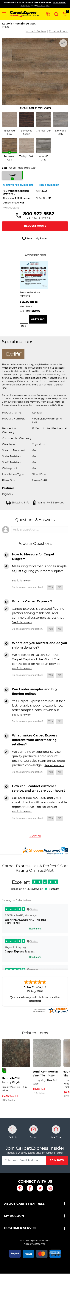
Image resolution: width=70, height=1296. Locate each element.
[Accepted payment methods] (35, 1253)
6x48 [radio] (12, 175)
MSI (7, 27)
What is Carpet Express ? (32, 601)
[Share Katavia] (63, 43)
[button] (4, 14)
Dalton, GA (43, 5)
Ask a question (49, 185)
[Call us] (48, 14)
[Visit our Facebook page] (30, 1188)
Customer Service (20, 1228)
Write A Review (36, 31)
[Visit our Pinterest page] (20, 1188)
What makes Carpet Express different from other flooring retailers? (34, 740)
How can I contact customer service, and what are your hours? (38, 788)
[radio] (9, 124)
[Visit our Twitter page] (40, 1188)
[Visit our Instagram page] (50, 1188)
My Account (15, 1215)
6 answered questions (18, 185)
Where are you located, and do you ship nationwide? (39, 645)
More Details (11, 207)
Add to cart (37, 319)
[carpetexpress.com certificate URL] (50, 1009)
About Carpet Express (24, 1203)
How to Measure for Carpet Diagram (33, 556)
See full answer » (22, 580)
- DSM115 (11, 1080)
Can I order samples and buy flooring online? (34, 691)
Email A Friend (58, 31)
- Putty (45, 1073)
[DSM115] (4, 1070)
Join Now (57, 1160)
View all (35, 836)
